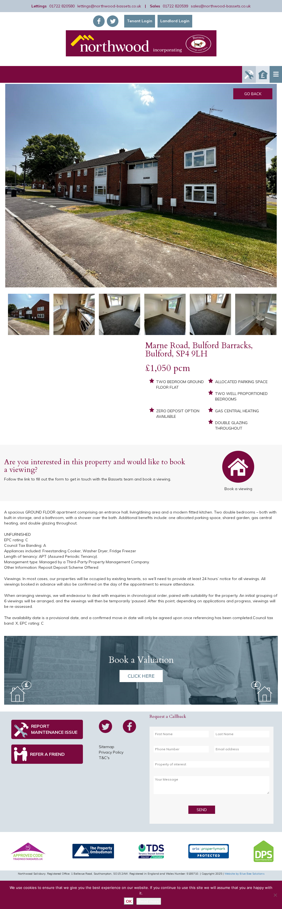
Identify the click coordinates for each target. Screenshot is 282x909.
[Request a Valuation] (263, 74)
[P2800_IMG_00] (141, 185)
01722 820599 (175, 6)
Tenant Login (139, 20)
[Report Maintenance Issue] (249, 74)
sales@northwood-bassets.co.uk (221, 6)
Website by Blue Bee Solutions (244, 873)
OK (129, 901)
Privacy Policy (111, 752)
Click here (141, 676)
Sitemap (106, 746)
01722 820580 (62, 6)
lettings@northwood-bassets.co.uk (109, 6)
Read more (149, 901)
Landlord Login (174, 20)
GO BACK (252, 93)
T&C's (104, 757)
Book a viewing (238, 468)
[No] (275, 895)
